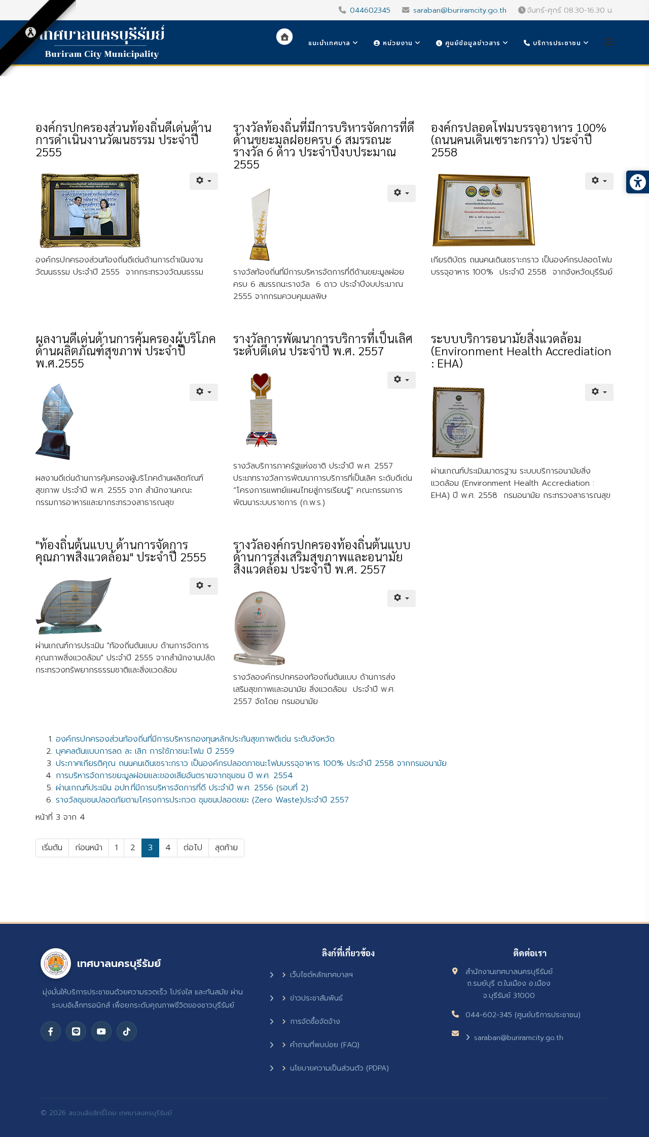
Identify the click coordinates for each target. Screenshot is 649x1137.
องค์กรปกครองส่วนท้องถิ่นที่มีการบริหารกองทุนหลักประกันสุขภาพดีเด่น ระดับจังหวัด (195, 739)
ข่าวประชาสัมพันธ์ (316, 998)
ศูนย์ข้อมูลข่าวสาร (471, 43)
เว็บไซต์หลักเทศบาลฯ (321, 974)
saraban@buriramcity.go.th (460, 10)
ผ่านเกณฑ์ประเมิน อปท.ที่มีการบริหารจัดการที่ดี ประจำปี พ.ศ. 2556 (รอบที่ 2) (182, 788)
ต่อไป (193, 848)
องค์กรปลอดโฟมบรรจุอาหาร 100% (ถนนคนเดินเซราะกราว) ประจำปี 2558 (518, 139)
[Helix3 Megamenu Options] (609, 42)
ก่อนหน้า (88, 848)
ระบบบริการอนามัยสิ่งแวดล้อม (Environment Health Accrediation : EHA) (521, 350)
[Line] (76, 1031)
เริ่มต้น (52, 848)
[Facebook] (51, 1031)
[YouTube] (101, 1031)
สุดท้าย (226, 848)
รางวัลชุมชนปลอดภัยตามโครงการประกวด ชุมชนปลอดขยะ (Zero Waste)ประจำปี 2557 (202, 800)
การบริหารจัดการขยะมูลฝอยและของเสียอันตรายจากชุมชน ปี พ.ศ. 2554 (174, 776)
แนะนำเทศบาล (329, 43)
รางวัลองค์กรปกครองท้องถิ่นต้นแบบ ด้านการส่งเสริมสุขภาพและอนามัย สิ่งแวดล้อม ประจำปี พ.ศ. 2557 (322, 556)
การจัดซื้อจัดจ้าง (315, 1021)
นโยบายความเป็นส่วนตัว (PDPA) (339, 1068)
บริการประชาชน (555, 43)
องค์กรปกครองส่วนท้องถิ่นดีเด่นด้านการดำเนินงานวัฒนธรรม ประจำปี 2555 (123, 139)
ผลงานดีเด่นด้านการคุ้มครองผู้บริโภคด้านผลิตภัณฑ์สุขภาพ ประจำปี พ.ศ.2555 (125, 350)
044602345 (370, 10)
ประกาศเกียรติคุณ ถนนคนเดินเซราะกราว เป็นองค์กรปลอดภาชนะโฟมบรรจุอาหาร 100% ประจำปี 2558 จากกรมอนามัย (251, 763)
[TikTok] (127, 1031)
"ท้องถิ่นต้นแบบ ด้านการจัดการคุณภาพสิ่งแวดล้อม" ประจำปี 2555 (120, 550)
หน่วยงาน (396, 43)
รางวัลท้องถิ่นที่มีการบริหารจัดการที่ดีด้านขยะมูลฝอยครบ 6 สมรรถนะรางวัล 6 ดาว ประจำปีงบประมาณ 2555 (323, 145)
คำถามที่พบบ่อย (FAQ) (324, 1045)
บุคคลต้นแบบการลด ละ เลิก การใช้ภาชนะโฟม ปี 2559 (145, 751)
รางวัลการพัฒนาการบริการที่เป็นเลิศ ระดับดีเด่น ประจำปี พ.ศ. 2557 (323, 344)
